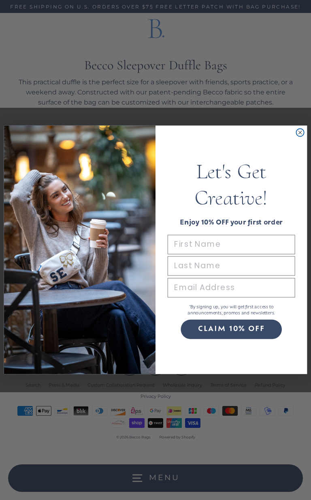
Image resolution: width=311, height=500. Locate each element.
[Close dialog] (300, 133)
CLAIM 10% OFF (231, 329)
